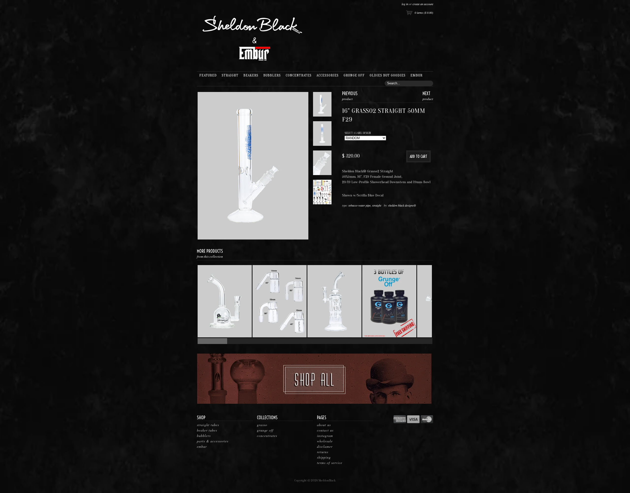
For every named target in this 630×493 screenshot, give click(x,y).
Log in (405, 4)
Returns (322, 451)
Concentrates (267, 435)
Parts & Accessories (212, 441)
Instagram (325, 435)
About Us (324, 424)
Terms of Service (329, 462)
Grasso (262, 424)
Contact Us (325, 430)
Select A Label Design (358, 133)
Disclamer (324, 446)
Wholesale (325, 441)
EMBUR (202, 446)
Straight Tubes (208, 424)
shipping (324, 457)
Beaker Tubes (207, 430)
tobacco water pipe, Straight (364, 205)
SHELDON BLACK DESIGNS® (402, 205)
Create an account (422, 4)
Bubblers (204, 435)
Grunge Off (265, 430)
